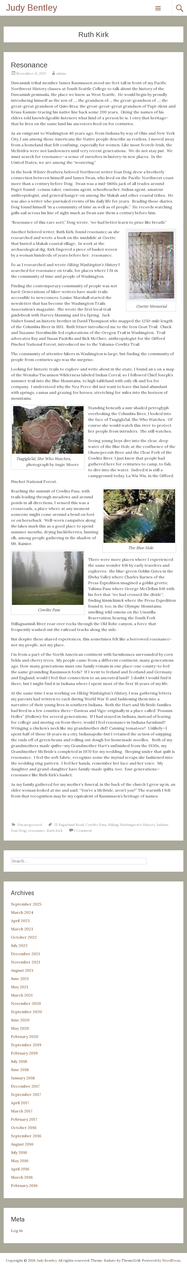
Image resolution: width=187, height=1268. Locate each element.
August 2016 (22, 1144)
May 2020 (20, 1028)
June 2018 (20, 1069)
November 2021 (25, 962)
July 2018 (19, 1061)
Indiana (162, 825)
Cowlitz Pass (95, 825)
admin (61, 73)
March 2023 (22, 928)
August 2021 (22, 970)
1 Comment (83, 830)
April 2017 (20, 1102)
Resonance (29, 65)
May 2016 (19, 1160)
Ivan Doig (19, 830)
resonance (36, 830)
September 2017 (26, 1094)
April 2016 (20, 1168)
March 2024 (22, 912)
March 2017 (21, 1111)
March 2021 (22, 995)
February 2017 (24, 1119)
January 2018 (23, 1077)
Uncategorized (29, 825)
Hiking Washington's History (131, 825)
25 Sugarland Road (69, 825)
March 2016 (22, 1177)
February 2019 (24, 1053)
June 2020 (20, 1020)
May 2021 (19, 986)
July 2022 (19, 945)
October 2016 (23, 1127)
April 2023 (20, 920)
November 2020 (26, 1003)
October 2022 (24, 937)
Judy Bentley (31, 8)
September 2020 (26, 1011)
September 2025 (26, 904)
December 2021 (25, 953)
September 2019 (26, 1044)
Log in (17, 1230)
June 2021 (20, 978)
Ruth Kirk (55, 830)
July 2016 (19, 1152)
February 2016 (24, 1185)
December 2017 (25, 1086)
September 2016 (26, 1135)
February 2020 (24, 1036)
